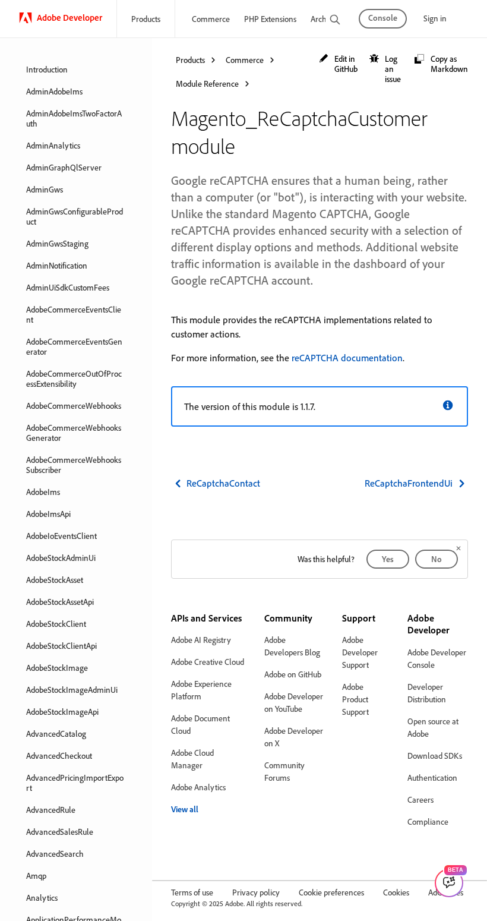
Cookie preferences (331, 892)
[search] (334, 20)
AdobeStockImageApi (62, 711)
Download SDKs (434, 755)
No (436, 559)
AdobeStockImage (57, 668)
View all (184, 809)
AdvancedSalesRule (59, 832)
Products (145, 19)
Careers (420, 799)
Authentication (432, 777)
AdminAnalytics (53, 145)
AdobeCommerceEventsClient (73, 314)
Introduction (47, 69)
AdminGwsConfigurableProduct (74, 216)
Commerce (211, 19)
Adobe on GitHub (292, 674)
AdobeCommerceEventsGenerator (74, 346)
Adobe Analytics (198, 787)
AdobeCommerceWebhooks (73, 405)
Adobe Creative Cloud (207, 662)
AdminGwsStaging (57, 243)
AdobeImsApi (48, 514)
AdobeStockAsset (54, 580)
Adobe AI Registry (201, 640)
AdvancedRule (50, 810)
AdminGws (44, 189)
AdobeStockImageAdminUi (72, 690)
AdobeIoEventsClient (61, 536)
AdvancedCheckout (59, 755)
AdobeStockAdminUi (61, 558)
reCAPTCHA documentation (347, 358)
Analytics (42, 897)
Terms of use (192, 892)
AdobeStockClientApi (61, 646)
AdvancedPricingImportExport (75, 782)
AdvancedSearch (55, 854)
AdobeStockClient (56, 624)
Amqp (36, 875)
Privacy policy (256, 892)
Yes (388, 559)
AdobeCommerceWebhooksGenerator (73, 432)
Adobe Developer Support (360, 652)
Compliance (427, 821)
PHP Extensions (270, 19)
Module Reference (207, 83)
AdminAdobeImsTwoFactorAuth (74, 118)
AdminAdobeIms (54, 91)
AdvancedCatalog (56, 733)
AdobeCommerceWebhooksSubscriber (73, 465)
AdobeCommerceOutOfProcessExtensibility (74, 378)
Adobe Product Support (355, 699)
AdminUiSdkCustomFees (67, 287)
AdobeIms (43, 492)
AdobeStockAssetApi (60, 602)
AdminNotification (56, 265)
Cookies (396, 892)
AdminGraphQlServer (64, 167)
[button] (338, 63)
